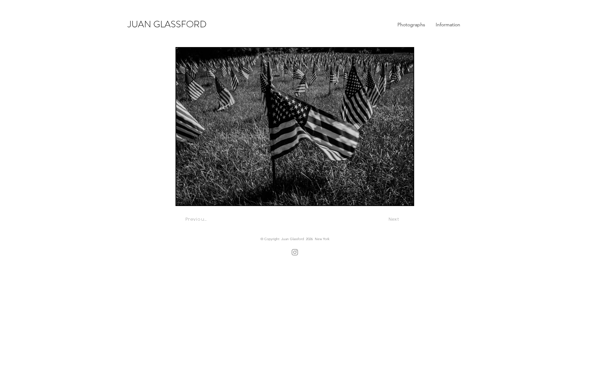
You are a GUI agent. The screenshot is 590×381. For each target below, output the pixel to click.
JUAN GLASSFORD (167, 24)
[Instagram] (295, 252)
